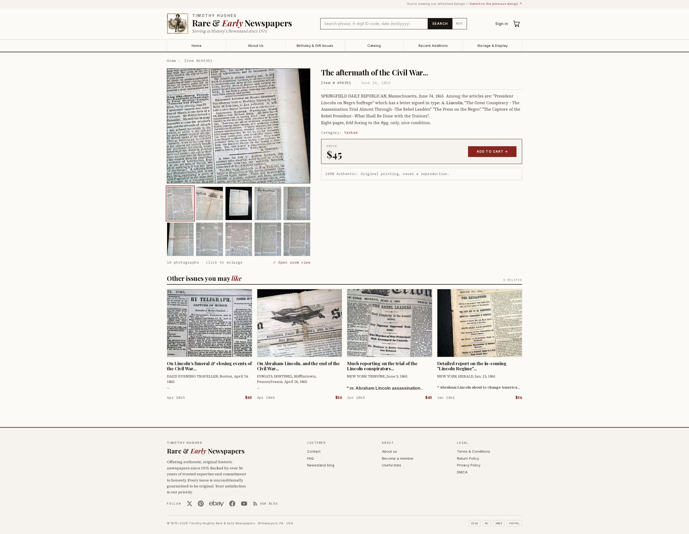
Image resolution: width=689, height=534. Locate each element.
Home (197, 45)
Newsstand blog (320, 465)
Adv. (460, 23)
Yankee (351, 132)
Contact (314, 451)
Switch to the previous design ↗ (496, 4)
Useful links (391, 465)
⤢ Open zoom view (291, 262)
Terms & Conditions (473, 451)
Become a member (398, 458)
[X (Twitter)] (189, 504)
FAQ (310, 458)
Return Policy (468, 458)
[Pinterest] (201, 504)
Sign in (501, 23)
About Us (255, 45)
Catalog (374, 45)
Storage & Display (492, 45)
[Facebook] (232, 504)
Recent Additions (433, 45)
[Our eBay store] (216, 504)
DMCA (462, 472)
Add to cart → (492, 151)
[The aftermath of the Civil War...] (180, 203)
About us (389, 451)
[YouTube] (244, 504)
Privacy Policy (468, 465)
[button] (238, 125)
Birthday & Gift (315, 45)
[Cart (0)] (516, 23)
